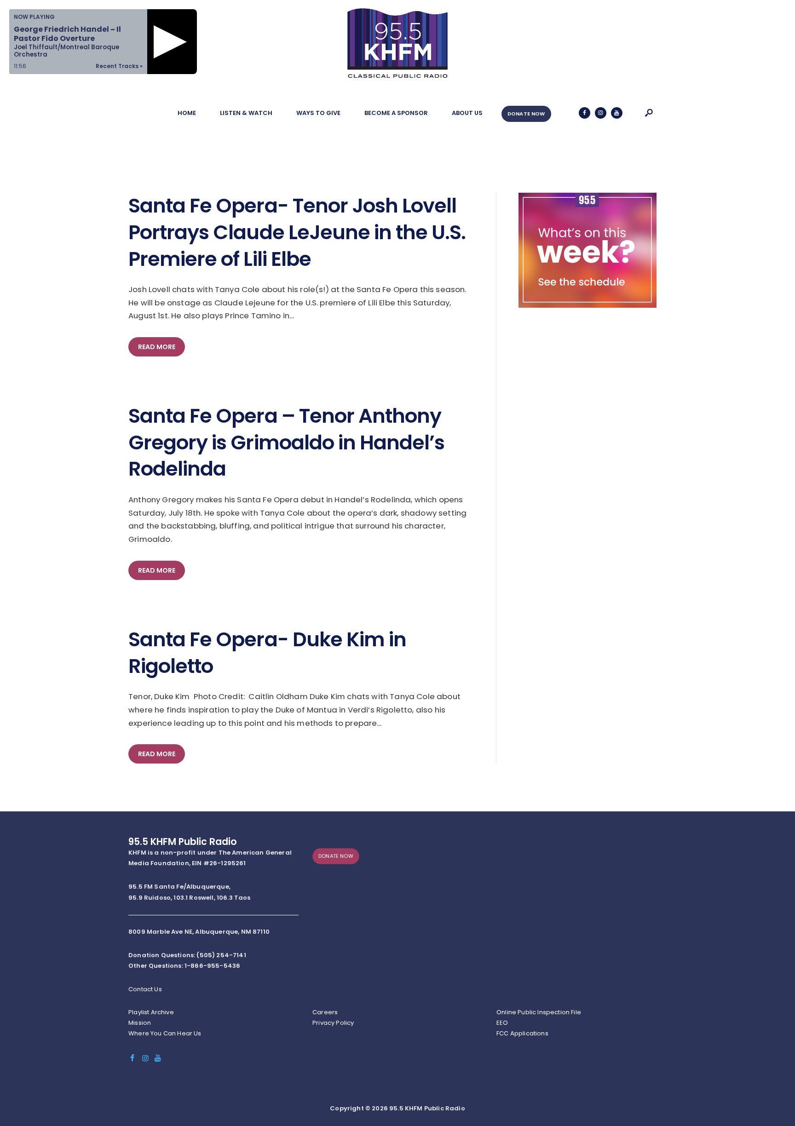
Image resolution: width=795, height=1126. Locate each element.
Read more (156, 346)
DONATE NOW (526, 113)
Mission (139, 1022)
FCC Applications (522, 1033)
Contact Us (145, 989)
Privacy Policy (333, 1022)
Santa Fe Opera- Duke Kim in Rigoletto (267, 652)
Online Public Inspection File (538, 1012)
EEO (502, 1022)
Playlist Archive (151, 1012)
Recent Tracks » (119, 66)
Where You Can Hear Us (165, 1033)
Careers (325, 1012)
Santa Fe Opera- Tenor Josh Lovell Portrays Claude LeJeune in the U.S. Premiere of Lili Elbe (297, 232)
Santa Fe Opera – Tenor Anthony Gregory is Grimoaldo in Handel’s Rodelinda (286, 443)
